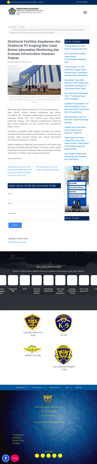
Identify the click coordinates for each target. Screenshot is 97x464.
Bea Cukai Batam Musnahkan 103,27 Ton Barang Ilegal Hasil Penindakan (76, 96)
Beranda (12, 27)
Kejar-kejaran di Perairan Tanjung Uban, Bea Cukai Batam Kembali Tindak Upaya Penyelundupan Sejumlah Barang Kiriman (76, 143)
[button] (5, 458)
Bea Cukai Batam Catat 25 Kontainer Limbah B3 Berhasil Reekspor (76, 120)
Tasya (14, 458)
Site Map (16, 443)
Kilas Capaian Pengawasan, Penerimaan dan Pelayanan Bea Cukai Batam (75, 156)
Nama (10, 193)
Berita (21, 27)
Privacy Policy (18, 440)
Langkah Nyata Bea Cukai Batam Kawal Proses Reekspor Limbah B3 (74, 130)
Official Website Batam (17, 242)
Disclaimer (16, 438)
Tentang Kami (18, 435)
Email (9, 203)
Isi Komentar (12, 213)
